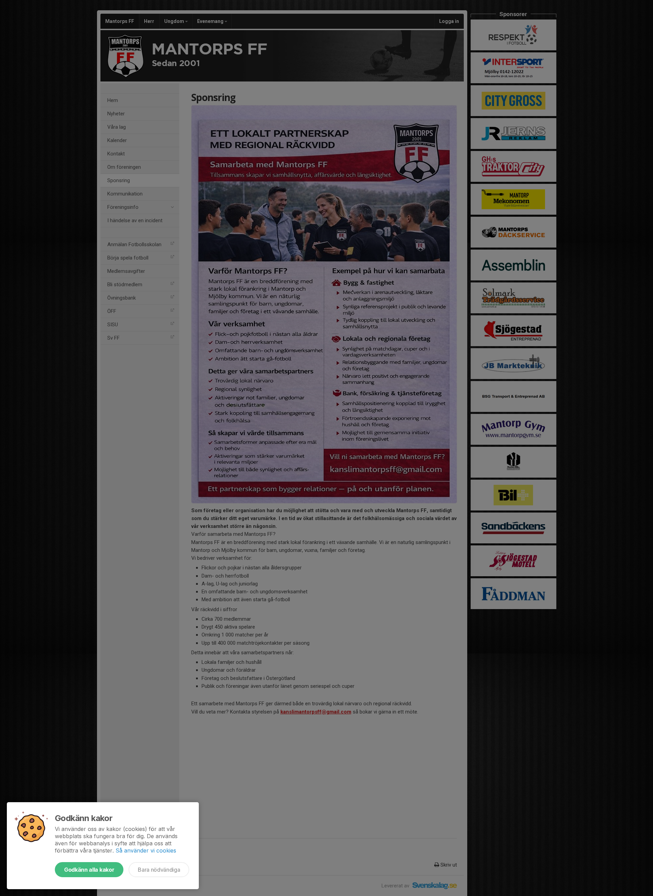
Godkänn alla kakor (89, 869)
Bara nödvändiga (159, 869)
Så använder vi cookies (146, 850)
